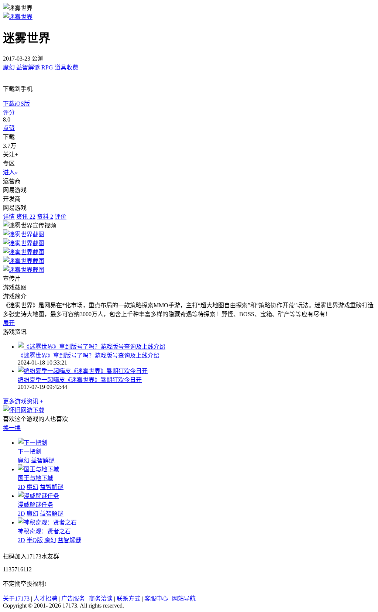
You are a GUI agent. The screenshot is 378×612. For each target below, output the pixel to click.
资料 (45, 216)
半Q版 (35, 540)
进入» (10, 172)
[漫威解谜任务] (38, 496)
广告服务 (73, 598)
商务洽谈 (101, 598)
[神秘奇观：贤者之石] (47, 522)
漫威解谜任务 (35, 505)
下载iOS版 (16, 103)
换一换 (12, 428)
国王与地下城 (35, 478)
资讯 (25, 216)
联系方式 (128, 598)
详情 (9, 216)
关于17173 (16, 598)
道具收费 (66, 67)
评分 (9, 112)
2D (21, 487)
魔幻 (9, 67)
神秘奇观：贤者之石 (44, 531)
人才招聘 (45, 598)
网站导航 (184, 598)
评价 (60, 216)
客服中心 (156, 598)
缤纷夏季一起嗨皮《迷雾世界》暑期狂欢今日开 (80, 380)
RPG (47, 67)
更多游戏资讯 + (23, 401)
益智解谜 (28, 67)
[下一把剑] (32, 443)
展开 (9, 323)
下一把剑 (29, 451)
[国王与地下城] (38, 469)
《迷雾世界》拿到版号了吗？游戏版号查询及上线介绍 (88, 355)
